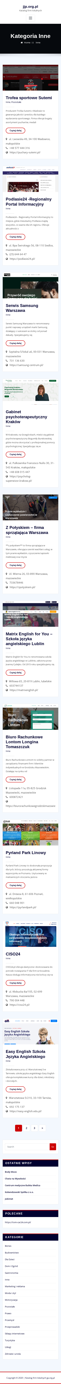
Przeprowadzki (12, 1326)
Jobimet (9, 1198)
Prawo (8, 1313)
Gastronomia (11, 1272)
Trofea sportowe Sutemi (29, 97)
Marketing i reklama (15, 1286)
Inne (37, 42)
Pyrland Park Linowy (26, 852)
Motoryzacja (11, 1299)
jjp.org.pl (30, 6)
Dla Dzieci (9, 1259)
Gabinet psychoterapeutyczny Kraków (26, 416)
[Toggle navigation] (30, 18)
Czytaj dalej (16, 130)
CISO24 (13, 954)
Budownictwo (12, 1252)
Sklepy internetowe (14, 1333)
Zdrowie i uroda (13, 1353)
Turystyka (10, 1340)
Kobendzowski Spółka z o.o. (19, 1192)
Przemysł (9, 1320)
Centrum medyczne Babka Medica (22, 1185)
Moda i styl (10, 1293)
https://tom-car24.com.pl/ (18, 1222)
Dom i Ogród (11, 1266)
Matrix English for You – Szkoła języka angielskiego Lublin (29, 639)
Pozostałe (16, 102)
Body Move (11, 1171)
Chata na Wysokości (15, 1178)
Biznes (8, 1245)
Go (52, 1146)
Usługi (8, 1347)
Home (27, 42)
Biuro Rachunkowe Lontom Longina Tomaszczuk (24, 742)
